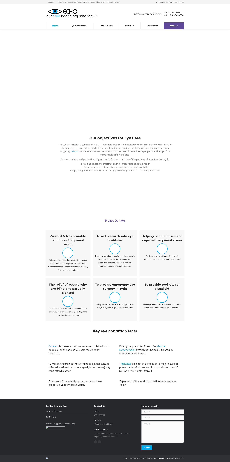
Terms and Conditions (54, 411)
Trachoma (125, 363)
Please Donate (115, 220)
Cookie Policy (51, 417)
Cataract (75, 151)
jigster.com (180, 458)
